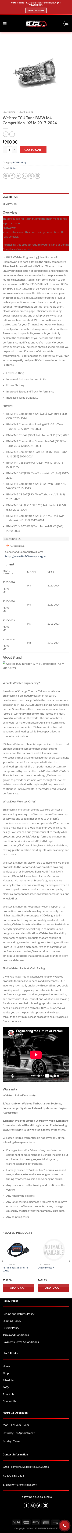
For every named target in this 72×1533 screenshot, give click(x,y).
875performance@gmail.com (20, 1484)
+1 (13, 1475)
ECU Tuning (9, 111)
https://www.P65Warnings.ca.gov (25, 556)
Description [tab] (10, 196)
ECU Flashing (26, 111)
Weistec (14, 168)
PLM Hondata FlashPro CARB (15, 1269)
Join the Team (36, 10)
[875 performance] (36, 23)
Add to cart (33, 149)
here (29, 249)
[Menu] (5, 23)
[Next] (69, 1268)
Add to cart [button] (18, 1287)
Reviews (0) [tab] (10, 204)
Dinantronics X (46, 1267)
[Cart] (66, 23)
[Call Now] (64, 1525)
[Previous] (2, 1268)
